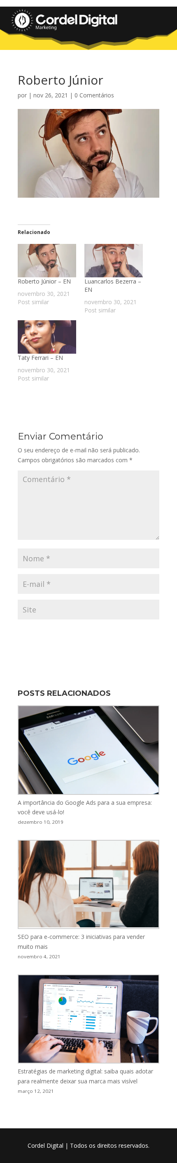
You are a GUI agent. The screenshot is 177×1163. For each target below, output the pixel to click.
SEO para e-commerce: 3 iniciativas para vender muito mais (81, 941)
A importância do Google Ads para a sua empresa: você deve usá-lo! (85, 807)
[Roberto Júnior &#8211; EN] (47, 260)
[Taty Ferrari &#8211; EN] (47, 337)
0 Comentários (94, 95)
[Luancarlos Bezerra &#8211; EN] (113, 260)
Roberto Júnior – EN (44, 281)
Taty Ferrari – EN (40, 358)
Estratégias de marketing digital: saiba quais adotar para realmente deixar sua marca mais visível (85, 1076)
